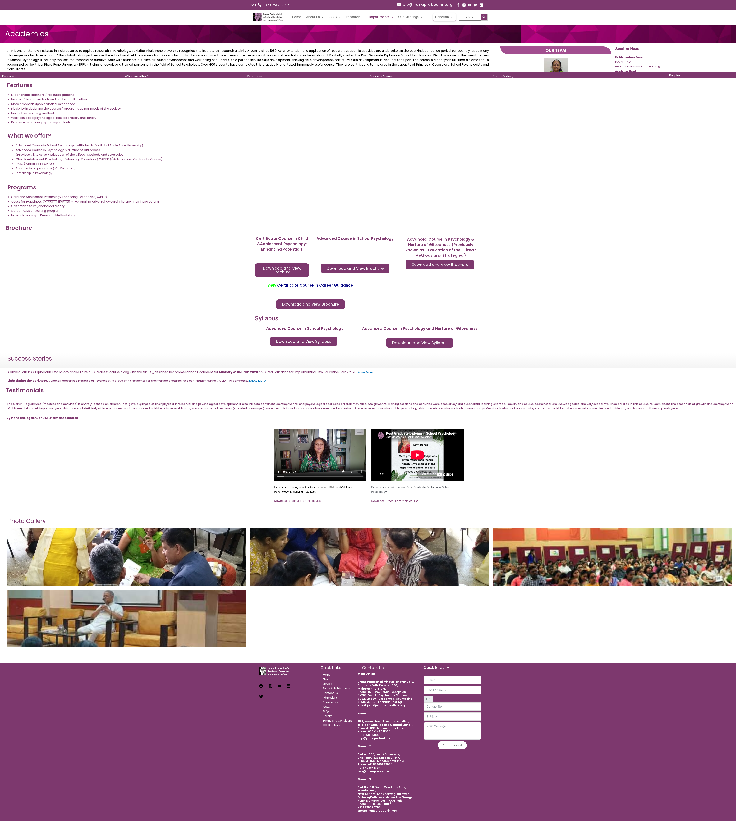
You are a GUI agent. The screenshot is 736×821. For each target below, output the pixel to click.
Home (296, 17)
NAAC (332, 17)
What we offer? (136, 76)
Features (9, 76)
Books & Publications (336, 688)
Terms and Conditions (337, 720)
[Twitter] (475, 5)
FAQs (326, 711)
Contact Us (330, 693)
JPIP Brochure (331, 725)
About (327, 679)
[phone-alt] (262, 5)
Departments (379, 17)
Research (353, 17)
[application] (322, 17)
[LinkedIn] (288, 687)
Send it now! (452, 745)
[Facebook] (458, 5)
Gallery (327, 716)
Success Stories (381, 76)
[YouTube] (470, 5)
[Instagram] (464, 5)
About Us (313, 17)
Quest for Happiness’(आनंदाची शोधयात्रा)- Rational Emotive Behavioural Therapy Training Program (85, 201)
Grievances (330, 702)
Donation (442, 17)
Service (327, 684)
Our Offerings (408, 17)
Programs (254, 76)
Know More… (366, 372)
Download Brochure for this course (298, 501)
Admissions (330, 697)
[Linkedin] (481, 5)
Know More (257, 380)
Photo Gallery (503, 76)
